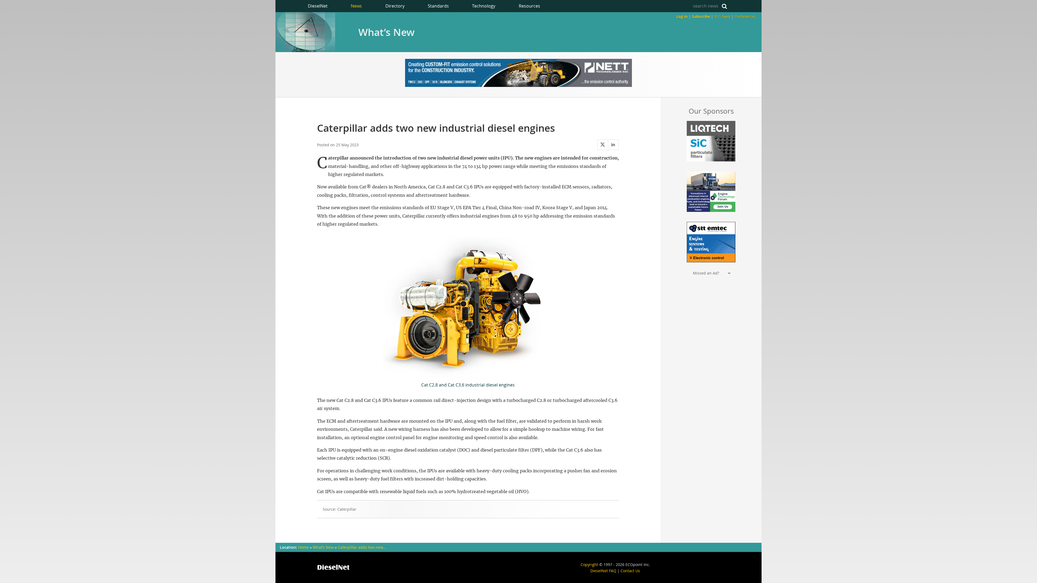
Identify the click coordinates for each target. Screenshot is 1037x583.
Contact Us (630, 570)
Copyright (589, 564)
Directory (395, 6)
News (356, 6)
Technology (483, 6)
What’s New (386, 32)
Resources (529, 6)
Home (303, 547)
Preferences (745, 16)
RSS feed (722, 16)
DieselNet (318, 6)
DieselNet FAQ (603, 570)
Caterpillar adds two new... (362, 547)
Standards (438, 6)
